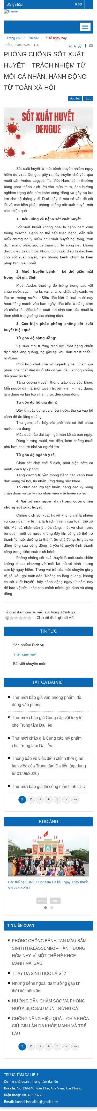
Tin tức (33, 38)
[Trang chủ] (11, 11)
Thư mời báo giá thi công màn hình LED (49, 786)
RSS (78, 4)
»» (75, 799)
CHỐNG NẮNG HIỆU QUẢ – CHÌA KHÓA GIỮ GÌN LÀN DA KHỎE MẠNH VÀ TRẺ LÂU (50, 1026)
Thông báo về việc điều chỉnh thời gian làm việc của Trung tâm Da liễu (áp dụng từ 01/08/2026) (49, 766)
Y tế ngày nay (56, 38)
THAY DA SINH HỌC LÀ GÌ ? (39, 973)
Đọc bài (75, 98)
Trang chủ (13, 38)
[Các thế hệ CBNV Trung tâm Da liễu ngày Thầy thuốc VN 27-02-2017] (48, 853)
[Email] (91, 46)
